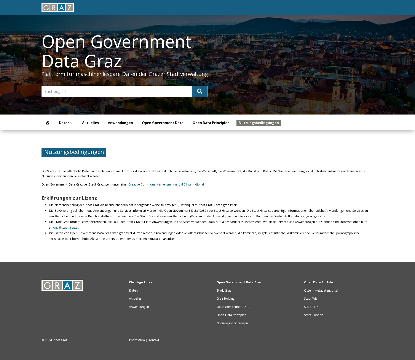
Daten (64, 122)
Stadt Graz (224, 290)
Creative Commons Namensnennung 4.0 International (166, 184)
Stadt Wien (311, 298)
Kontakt (153, 340)
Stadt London (313, 315)
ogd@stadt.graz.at (66, 227)
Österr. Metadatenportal (321, 290)
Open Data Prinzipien (211, 122)
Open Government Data (163, 122)
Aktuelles (90, 122)
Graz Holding (226, 298)
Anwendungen (120, 122)
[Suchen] (199, 91)
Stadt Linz (311, 307)
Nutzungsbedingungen (259, 122)
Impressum (137, 340)
